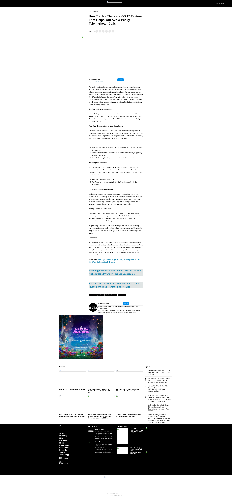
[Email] (113, 31)
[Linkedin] (103, 31)
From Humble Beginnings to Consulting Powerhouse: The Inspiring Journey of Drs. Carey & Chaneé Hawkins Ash (159, 398)
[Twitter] (100, 31)
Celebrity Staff (96, 79)
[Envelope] (118, 488)
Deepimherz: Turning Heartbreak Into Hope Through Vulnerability (117, 312)
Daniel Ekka (98, 442)
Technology (94, 11)
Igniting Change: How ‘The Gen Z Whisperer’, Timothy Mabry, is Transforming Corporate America (104, 451)
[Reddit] (109, 31)
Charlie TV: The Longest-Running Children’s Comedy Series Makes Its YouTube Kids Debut (104, 446)
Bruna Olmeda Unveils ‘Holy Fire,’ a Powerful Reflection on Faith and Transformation (118, 307)
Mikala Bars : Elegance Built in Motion (72, 389)
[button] (228, 3)
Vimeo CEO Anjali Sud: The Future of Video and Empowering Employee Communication (158, 389)
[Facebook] (96, 31)
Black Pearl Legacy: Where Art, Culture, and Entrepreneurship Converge (119, 310)
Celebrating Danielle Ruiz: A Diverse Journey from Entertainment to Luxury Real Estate (158, 408)
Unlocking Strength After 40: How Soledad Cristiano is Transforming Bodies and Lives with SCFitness (99, 416)
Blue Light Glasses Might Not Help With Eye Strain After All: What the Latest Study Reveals (114, 260)
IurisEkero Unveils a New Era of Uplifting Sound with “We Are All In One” (99, 390)
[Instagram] (113, 488)
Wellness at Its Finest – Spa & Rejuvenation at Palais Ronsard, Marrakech (159, 372)
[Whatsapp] (106, 31)
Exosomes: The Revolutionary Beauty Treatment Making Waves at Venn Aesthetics (159, 380)
